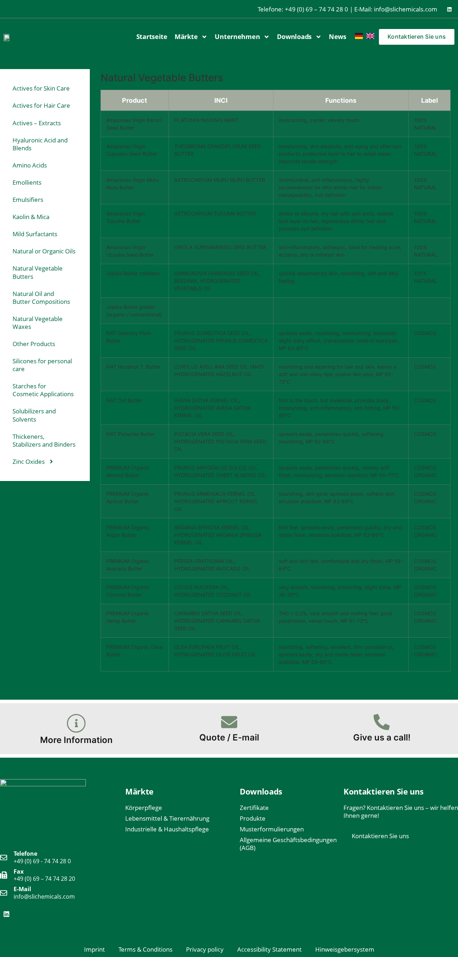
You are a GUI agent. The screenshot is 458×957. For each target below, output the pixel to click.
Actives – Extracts (37, 123)
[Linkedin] (449, 9)
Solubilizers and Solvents (34, 415)
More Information (76, 740)
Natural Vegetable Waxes (38, 323)
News (337, 36)
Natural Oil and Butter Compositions (41, 298)
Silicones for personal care (42, 365)
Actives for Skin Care (41, 88)
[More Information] (76, 723)
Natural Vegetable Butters (38, 272)
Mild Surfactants (35, 234)
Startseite (151, 36)
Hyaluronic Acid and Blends (40, 144)
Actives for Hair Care (41, 105)
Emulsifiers (28, 199)
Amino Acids (30, 165)
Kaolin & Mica (31, 217)
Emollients (27, 182)
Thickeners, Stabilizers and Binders (44, 440)
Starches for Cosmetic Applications (43, 390)
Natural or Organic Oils (44, 251)
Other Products (34, 344)
